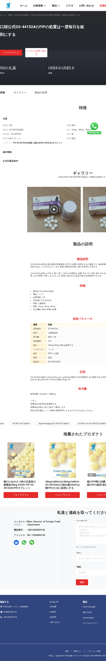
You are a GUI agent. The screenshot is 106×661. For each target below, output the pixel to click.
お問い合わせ (55, 622)
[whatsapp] (24, 542)
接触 (82, 582)
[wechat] (31, 542)
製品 (10, 15)
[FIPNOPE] (8, 5)
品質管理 (53, 617)
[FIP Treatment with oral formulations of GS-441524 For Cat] (54, 209)
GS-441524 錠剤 (21, 15)
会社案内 (53, 612)
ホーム (3, 15)
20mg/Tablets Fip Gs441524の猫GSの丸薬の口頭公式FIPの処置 (21, 484)
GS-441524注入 (88, 618)
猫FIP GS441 (87, 612)
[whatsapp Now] (94, 128)
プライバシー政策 (93, 651)
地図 (66, 651)
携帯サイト (78, 651)
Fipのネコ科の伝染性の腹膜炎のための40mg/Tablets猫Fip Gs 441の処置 (62, 484)
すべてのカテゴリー (90, 623)
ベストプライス (11, 52)
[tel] (39, 542)
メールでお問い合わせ (36, 52)
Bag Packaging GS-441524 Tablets (54, 423)
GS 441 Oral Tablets (21, 423)
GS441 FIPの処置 (89, 607)
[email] (16, 542)
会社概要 (53, 607)
